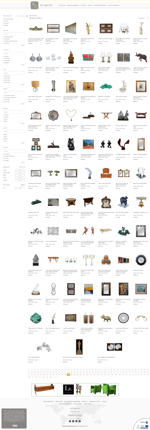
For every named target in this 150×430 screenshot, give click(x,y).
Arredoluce (7, 154)
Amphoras (7, 43)
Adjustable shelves (9, 37)
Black (6, 136)
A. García (7, 158)
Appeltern (7, 62)
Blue (5, 141)
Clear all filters (21, 16)
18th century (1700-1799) (10, 97)
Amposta (7, 56)
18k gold (6, 115)
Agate (6, 121)
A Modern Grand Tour (9, 156)
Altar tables (7, 39)
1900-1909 (7, 99)
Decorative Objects (73, 5)
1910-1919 (7, 101)
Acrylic (6, 119)
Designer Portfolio (100, 5)
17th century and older (10, 95)
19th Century (7, 76)
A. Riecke (6, 160)
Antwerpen (7, 60)
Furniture (62, 5)
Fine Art (90, 5)
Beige (6, 134)
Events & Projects (113, 5)
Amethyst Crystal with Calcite (11, 41)
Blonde (6, 138)
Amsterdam (7, 58)
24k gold (6, 117)
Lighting (83, 5)
